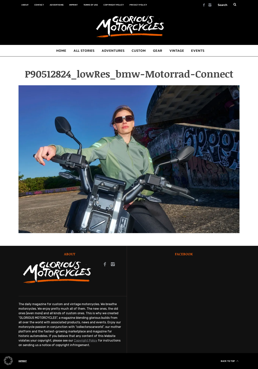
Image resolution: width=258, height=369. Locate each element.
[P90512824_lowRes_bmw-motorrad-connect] (129, 232)
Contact (39, 4)
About (25, 4)
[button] (8, 360)
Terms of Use (90, 4)
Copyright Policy (114, 4)
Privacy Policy (138, 4)
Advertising (57, 4)
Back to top (228, 361)
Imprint (73, 4)
